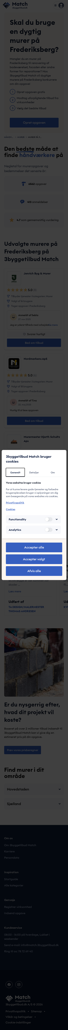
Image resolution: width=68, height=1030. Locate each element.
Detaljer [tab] (34, 472)
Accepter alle (34, 547)
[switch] (48, 519)
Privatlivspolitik (15, 502)
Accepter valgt (34, 559)
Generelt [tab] (15, 472)
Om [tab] (53, 472)
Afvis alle (34, 571)
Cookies (10, 509)
